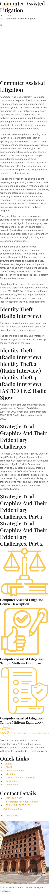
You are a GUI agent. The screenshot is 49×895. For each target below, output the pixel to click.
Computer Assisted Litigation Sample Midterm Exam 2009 (22, 720)
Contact (34, 5)
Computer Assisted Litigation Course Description (22, 602)
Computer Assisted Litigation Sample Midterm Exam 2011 (22, 661)
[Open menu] (43, 5)
